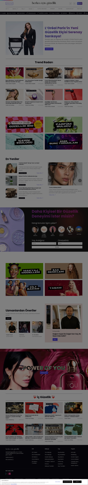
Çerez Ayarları (57, 481)
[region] (44, 482)
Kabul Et (77, 481)
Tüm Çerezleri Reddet (67, 481)
